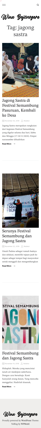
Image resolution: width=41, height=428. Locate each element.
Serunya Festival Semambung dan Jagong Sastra (17, 236)
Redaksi (26, 121)
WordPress (26, 421)
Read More (6, 144)
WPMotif (25, 424)
